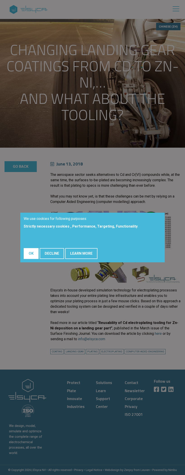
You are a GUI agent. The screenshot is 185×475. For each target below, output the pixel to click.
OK (31, 253)
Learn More (81, 253)
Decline (52, 253)
